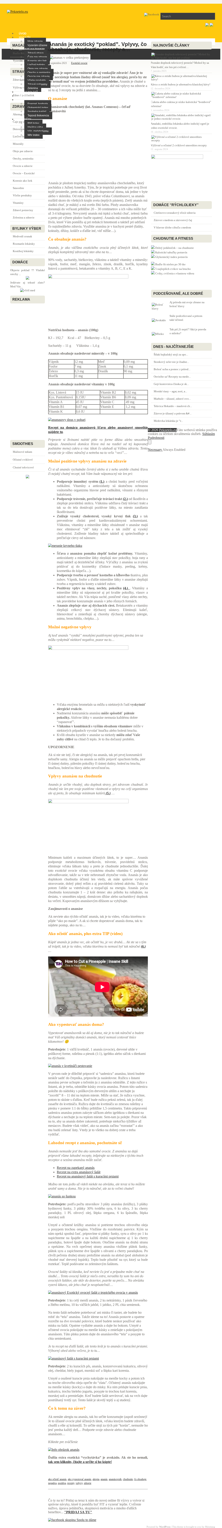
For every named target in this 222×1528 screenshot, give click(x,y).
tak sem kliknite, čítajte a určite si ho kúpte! (80, 1462)
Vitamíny (18, 202)
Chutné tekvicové (23, 467)
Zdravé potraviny (37, 84)
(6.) (143, 946)
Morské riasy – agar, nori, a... (170, 391)
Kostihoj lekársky (23, 251)
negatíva (52, 1483)
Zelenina (33, 88)
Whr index (33, 135)
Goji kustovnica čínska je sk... (171, 384)
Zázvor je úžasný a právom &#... (172, 413)
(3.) (135, 516)
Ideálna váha (35, 127)
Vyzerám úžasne (37, 45)
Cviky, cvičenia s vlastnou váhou (174, 273)
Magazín (25, 37)
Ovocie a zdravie (23, 166)
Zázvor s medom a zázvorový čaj (173, 220)
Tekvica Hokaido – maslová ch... (173, 406)
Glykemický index (38, 107)
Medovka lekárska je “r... (168, 420)
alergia (96, 1479)
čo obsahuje (140, 1479)
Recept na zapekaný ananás (76, 1168)
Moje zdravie (35, 41)
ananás (104, 1479)
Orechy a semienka (39, 72)
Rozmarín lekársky (24, 243)
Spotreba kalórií (37, 111)
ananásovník (115, 1479)
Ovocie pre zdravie (39, 76)
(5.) (108, 793)
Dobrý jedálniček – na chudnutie (174, 247)
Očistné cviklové (23, 459)
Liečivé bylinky (36, 64)
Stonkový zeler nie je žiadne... (171, 361)
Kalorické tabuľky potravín (171, 252)
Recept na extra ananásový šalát (78, 1172)
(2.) (125, 499)
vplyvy (79, 1483)
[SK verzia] (207, 25)
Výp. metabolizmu (38, 131)
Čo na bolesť (28, 92)
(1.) (102, 481)
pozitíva (62, 1483)
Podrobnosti (156, 438)
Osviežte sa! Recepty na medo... (172, 376)
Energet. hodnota (38, 103)
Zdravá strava (36, 53)
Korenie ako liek (37, 60)
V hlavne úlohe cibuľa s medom (172, 227)
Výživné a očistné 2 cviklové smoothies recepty (179, 145)
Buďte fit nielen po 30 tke (170, 264)
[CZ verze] (211, 25)
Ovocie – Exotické (24, 173)
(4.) (126, 588)
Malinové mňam (22, 451)
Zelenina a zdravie (23, 217)
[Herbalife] (27, 477)
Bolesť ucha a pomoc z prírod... (172, 369)
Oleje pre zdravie (38, 68)
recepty (70, 1483)
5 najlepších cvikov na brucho (173, 268)
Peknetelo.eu (168, 430)
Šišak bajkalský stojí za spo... (171, 354)
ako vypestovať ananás (79, 1479)
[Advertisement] (98, 147)
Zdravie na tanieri (32, 49)
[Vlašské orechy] (27, 278)
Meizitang (210, 1526)
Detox (23, 96)
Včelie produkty (37, 80)
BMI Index (33, 123)
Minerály (18, 143)
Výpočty (25, 119)
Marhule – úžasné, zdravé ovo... (172, 398)
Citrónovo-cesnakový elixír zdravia (175, 212)
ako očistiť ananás (57, 1479)
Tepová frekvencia (38, 115)
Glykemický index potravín (171, 257)
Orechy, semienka (23, 158)
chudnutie (128, 1479)
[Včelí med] (27, 290)
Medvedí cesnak (22, 236)
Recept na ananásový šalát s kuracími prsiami (88, 1176)
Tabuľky (25, 99)
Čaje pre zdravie (37, 57)
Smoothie (18, 188)
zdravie (87, 1483)
